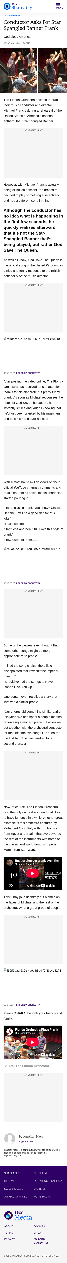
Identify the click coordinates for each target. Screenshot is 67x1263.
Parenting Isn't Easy (48, 1181)
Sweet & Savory (15, 1188)
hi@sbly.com (26, 1141)
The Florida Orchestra (32, 1066)
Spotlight (41, 1188)
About (8, 1226)
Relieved (10, 1181)
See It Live (41, 1173)
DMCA (37, 1232)
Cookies (39, 1226)
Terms (8, 1232)
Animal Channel (15, 1196)
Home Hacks (42, 1196)
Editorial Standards (41, 1241)
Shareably (11, 1173)
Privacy (9, 1239)
